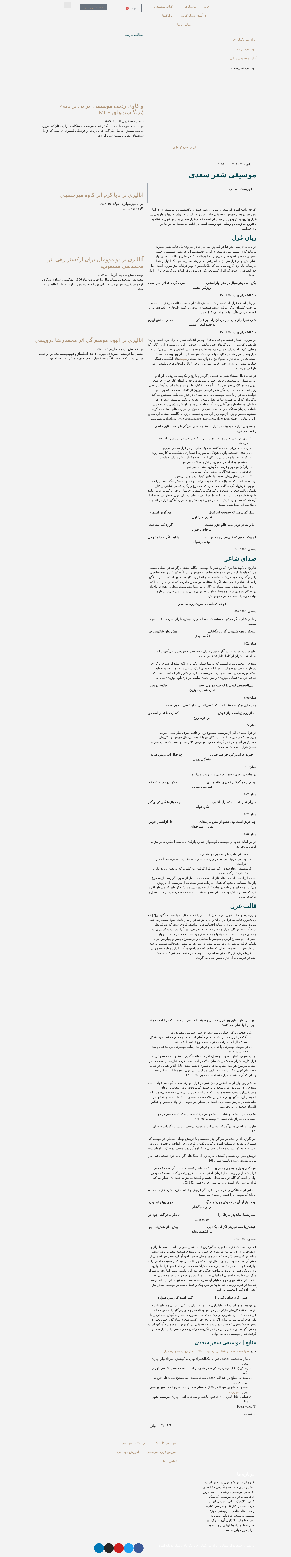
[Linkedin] (99, 1548)
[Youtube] (119, 1548)
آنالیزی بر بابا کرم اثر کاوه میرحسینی (102, 195)
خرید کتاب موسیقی (134, 1443)
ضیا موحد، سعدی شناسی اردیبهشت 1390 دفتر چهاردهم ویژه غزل (206, 1351)
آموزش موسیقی (128, 1452)
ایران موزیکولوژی (244, 39)
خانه (206, 6)
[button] (67, 5)
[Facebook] (139, 1548)
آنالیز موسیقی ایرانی (243, 58)
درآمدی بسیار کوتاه (193, 15)
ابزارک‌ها (167, 15)
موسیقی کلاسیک (166, 1443)
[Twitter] (129, 1548)
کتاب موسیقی (163, 6)
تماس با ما (184, 24)
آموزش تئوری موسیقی (162, 1452)
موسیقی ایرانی (246, 49)
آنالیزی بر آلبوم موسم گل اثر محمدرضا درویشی (89, 340)
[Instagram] (109, 1548)
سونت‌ (183, 358)
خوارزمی (234, 1392)
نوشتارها (190, 6)
